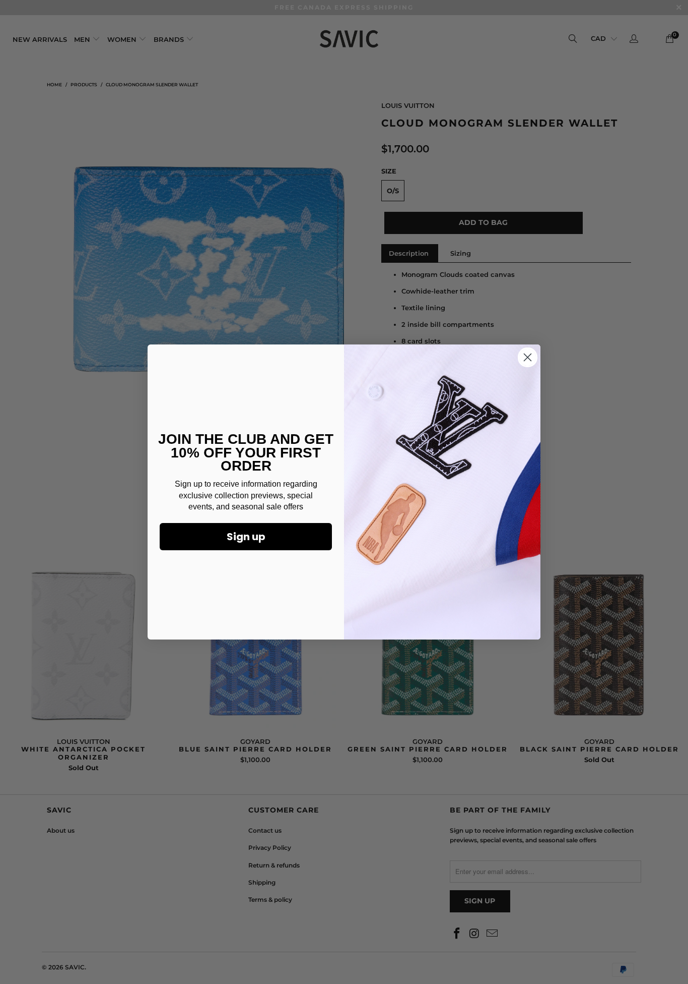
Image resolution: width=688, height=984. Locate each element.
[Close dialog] (527, 357)
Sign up (246, 537)
